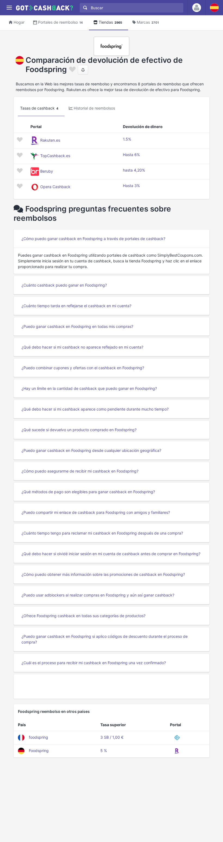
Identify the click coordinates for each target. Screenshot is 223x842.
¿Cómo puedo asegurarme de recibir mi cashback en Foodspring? (79, 471)
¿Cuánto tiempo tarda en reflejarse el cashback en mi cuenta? (76, 305)
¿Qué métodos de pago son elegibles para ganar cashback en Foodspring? (88, 491)
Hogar (19, 22)
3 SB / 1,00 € (111, 737)
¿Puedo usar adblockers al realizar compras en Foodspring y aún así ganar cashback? (97, 595)
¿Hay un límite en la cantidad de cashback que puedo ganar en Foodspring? (89, 388)
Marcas (148, 22)
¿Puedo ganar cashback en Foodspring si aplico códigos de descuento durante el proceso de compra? (104, 639)
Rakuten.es (50, 140)
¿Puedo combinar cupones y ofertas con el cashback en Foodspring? (82, 367)
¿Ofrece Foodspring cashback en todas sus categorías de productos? (83, 615)
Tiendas (110, 22)
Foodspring (39, 750)
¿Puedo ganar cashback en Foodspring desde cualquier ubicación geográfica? (91, 450)
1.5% (127, 139)
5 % (103, 750)
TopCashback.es (55, 155)
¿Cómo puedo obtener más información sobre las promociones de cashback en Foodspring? (103, 574)
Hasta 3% (131, 185)
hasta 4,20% (134, 170)
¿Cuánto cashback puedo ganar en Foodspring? (64, 285)
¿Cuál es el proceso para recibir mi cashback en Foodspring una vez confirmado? (93, 662)
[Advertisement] (111, 686)
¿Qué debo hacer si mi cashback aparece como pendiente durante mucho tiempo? (95, 409)
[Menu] (9, 8)
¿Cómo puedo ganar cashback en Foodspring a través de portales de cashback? (93, 238)
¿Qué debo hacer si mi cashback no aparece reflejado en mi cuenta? (82, 347)
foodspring (38, 737)
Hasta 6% (131, 154)
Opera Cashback (55, 186)
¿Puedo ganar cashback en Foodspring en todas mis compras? (77, 326)
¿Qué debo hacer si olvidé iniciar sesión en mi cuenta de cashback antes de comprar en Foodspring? (110, 553)
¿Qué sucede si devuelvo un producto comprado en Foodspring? (79, 429)
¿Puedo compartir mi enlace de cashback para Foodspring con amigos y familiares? (95, 512)
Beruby (46, 171)
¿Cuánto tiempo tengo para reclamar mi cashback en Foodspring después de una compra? (102, 533)
